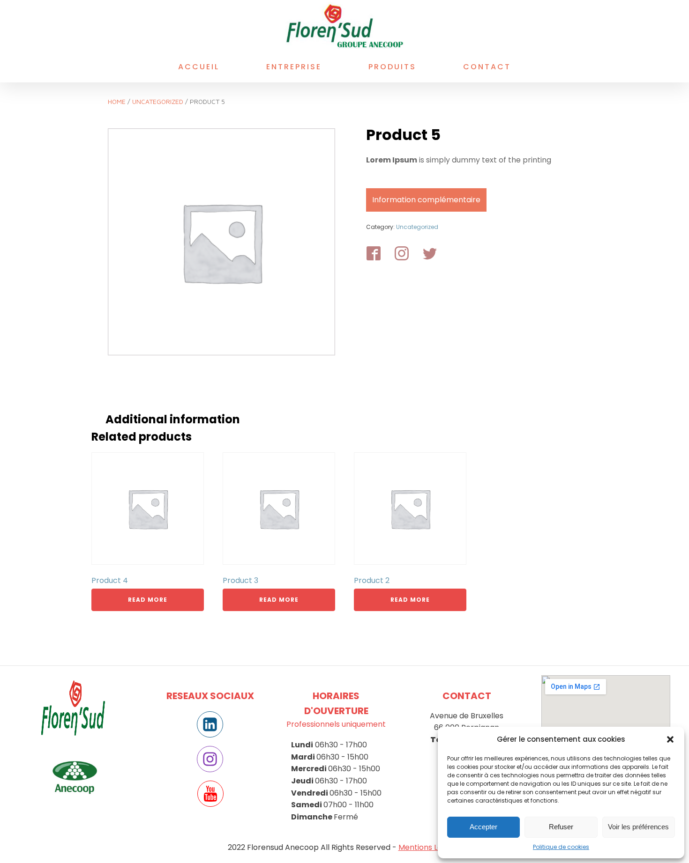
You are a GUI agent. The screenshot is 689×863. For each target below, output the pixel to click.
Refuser (561, 827)
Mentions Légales (430, 847)
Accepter (483, 827)
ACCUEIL (198, 66)
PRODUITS (392, 66)
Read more (147, 600)
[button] (670, 739)
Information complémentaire (426, 199)
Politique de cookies (561, 847)
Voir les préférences (638, 827)
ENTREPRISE (294, 66)
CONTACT (487, 66)
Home (117, 101)
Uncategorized (157, 101)
